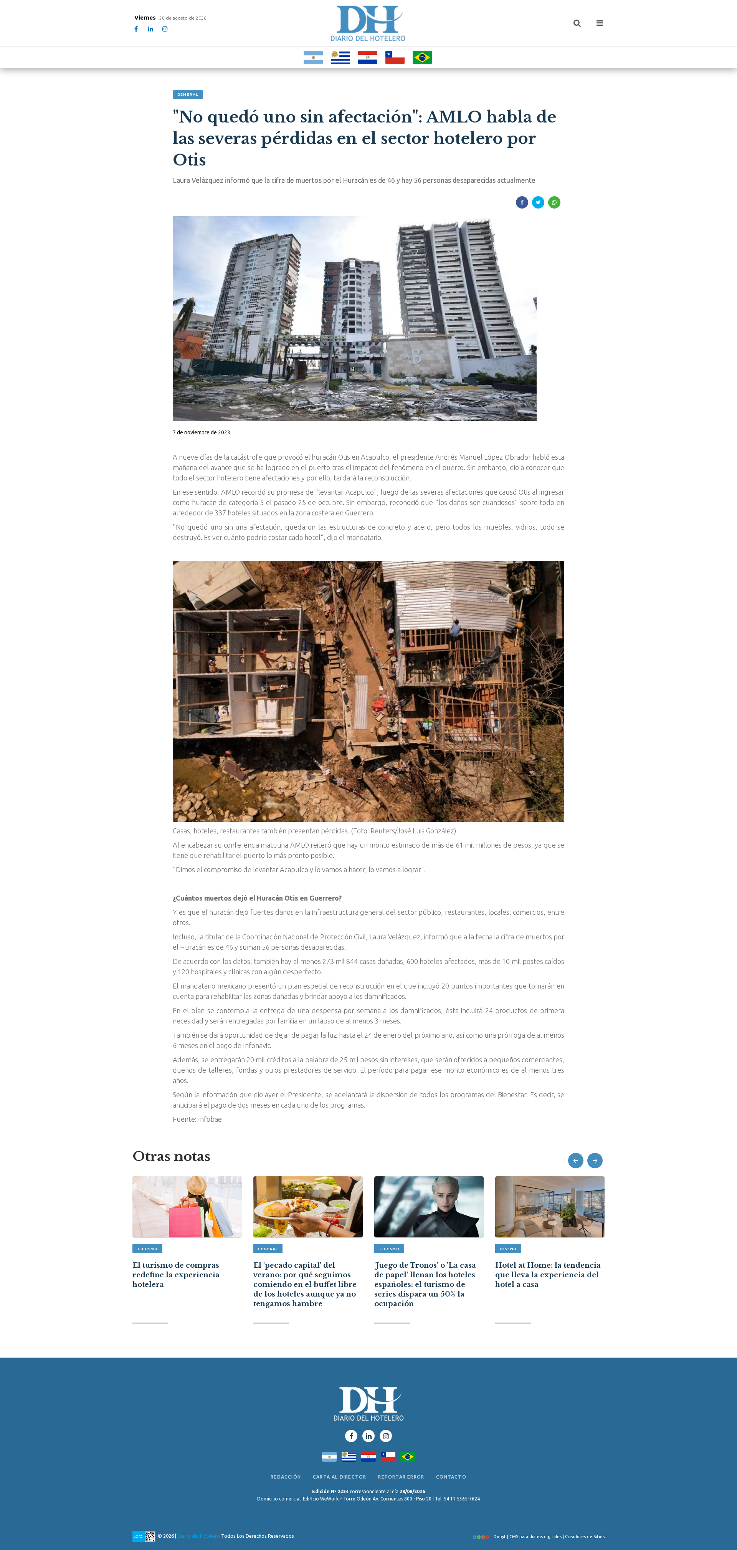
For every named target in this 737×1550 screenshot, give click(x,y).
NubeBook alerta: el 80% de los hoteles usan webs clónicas (546, 1271)
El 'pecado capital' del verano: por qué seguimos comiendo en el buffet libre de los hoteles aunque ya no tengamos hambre (184, 1284)
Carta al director (339, 1476)
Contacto (451, 1476)
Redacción (286, 1476)
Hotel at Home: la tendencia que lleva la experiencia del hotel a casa (427, 1275)
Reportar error (401, 1476)
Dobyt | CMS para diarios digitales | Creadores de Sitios (548, 1536)
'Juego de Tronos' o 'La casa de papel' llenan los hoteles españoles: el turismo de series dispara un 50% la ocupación (304, 1284)
